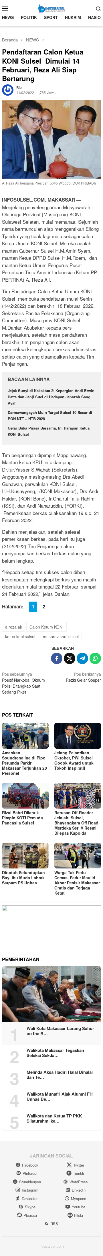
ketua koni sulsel (20, 636)
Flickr (78, 1215)
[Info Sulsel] (51, 8)
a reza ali (13, 627)
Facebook (30, 1165)
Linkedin (79, 1190)
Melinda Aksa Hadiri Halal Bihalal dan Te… (60, 1074)
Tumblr (78, 1173)
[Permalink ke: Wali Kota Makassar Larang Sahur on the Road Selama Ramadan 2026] (51, 994)
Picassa (30, 1215)
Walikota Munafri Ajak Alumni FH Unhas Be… (60, 1096)
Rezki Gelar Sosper (83, 677)
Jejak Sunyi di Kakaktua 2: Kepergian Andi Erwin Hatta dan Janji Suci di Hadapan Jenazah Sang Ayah (51, 397)
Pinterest (30, 1173)
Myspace (78, 1198)
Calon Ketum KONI (46, 627)
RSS (54, 1223)
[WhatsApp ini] (95, 658)
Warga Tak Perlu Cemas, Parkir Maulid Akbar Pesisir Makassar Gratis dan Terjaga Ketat (77, 883)
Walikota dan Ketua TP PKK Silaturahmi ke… (54, 1118)
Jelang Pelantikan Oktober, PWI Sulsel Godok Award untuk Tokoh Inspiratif (74, 760)
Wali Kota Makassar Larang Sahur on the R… (60, 1031)
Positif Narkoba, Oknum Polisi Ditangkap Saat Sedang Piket (23, 683)
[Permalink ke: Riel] (7, 89)
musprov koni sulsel (61, 636)
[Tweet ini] (69, 658)
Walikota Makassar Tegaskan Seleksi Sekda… (55, 1053)
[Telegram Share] (82, 658)
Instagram (30, 1190)
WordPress (79, 1181)
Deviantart (30, 1198)
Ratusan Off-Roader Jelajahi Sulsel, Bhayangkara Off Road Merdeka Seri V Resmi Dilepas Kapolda (76, 823)
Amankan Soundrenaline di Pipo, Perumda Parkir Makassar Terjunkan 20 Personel (24, 763)
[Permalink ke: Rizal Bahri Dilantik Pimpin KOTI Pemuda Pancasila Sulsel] (25, 796)
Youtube (78, 1206)
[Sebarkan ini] (56, 658)
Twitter (78, 1165)
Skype (30, 1206)
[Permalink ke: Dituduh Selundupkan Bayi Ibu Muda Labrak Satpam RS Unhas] (25, 855)
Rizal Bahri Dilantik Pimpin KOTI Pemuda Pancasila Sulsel (22, 818)
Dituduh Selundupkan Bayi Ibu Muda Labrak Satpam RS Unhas (23, 878)
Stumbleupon (30, 1181)
